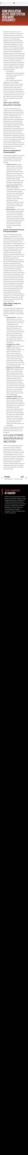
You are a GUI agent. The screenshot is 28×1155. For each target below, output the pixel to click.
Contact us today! (8, 469)
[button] (14, 3)
